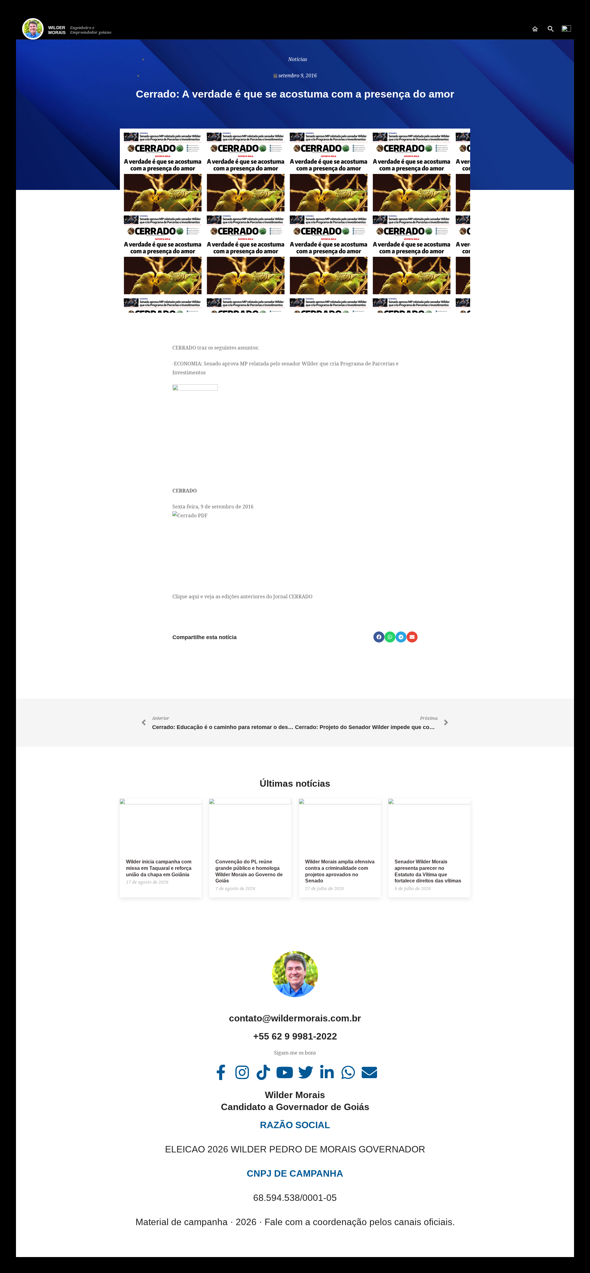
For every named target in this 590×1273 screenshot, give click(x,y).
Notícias (297, 59)
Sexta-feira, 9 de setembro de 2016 (213, 506)
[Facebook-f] (221, 1072)
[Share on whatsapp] (389, 636)
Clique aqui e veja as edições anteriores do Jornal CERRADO (242, 596)
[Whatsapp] (348, 1072)
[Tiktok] (263, 1072)
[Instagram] (242, 1072)
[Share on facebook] (378, 636)
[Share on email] (412, 636)
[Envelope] (369, 1072)
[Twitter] (305, 1072)
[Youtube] (284, 1072)
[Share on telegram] (401, 636)
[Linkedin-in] (327, 1072)
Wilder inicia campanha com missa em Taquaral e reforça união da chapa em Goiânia (158, 868)
